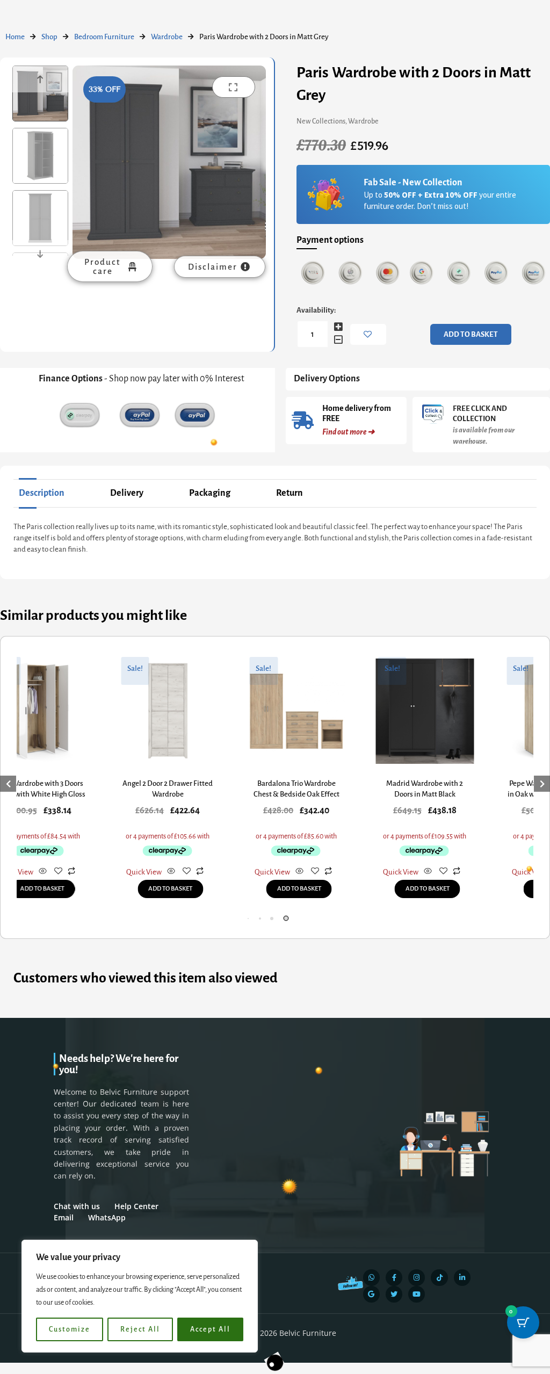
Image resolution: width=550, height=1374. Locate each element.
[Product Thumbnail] (233, 87)
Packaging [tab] (209, 493)
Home (15, 37)
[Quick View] (37, 872)
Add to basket (471, 334)
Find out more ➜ (348, 432)
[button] (260, 918)
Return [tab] (289, 493)
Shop (49, 37)
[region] (139, 1296)
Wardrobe (167, 37)
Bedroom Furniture (104, 37)
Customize (69, 1329)
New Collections (320, 121)
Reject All (140, 1329)
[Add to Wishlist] (368, 334)
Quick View (138, 872)
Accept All (210, 1329)
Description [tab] (41, 493)
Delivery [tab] (126, 493)
